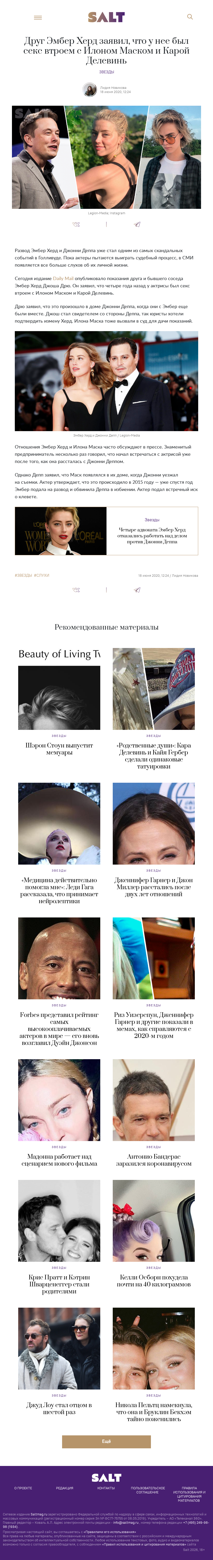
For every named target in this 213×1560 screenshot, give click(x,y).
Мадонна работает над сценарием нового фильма (59, 1160)
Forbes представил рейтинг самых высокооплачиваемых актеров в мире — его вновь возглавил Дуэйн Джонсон (59, 1029)
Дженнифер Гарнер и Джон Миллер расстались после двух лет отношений (154, 887)
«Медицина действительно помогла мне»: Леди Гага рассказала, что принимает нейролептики (59, 891)
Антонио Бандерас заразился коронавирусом (154, 1160)
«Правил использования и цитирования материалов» (144, 1544)
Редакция (64, 1488)
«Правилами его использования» (110, 1532)
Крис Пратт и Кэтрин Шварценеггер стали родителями (59, 1284)
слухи (42, 575)
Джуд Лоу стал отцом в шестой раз (59, 1408)
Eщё (106, 1441)
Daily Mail (63, 278)
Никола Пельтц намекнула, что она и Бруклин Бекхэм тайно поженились (153, 1412)
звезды (24, 575)
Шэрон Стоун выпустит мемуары (59, 749)
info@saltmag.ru (125, 1522)
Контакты (106, 1488)
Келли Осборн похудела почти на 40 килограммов (154, 1281)
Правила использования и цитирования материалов (189, 1494)
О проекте (23, 1488)
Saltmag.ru (39, 1514)
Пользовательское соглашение (148, 1490)
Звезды (106, 71)
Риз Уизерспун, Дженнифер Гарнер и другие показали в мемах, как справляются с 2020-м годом (154, 1025)
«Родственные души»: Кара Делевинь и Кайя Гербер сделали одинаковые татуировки (154, 756)
